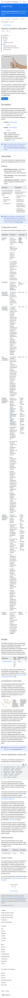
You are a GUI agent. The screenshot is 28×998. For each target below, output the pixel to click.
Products (8, 19)
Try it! (4, 98)
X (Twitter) (3, 938)
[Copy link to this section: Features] (8, 166)
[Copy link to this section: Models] (8, 640)
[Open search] (21, 2)
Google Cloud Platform (6, 980)
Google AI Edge (6, 6)
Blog (2, 928)
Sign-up (8, 13)
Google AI (3, 982)
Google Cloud (4, 958)
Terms (2, 991)
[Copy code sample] (25, 765)
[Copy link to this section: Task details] (12, 156)
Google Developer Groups (7, 915)
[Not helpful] (12, 22)
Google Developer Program (7, 912)
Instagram (3, 933)
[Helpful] (10, 22)
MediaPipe (22, 19)
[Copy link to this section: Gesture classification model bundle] (2, 757)
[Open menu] (2, 2)
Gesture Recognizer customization (17, 147)
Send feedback (7, 25)
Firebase (3, 951)
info (26, 661)
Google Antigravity (5, 956)
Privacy (7, 991)
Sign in (24, 1)
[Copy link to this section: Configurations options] (18, 227)
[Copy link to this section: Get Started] (12, 105)
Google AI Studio (5, 954)
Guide (8, 125)
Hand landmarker (17, 749)
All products (4, 985)
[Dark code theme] (23, 765)
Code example (13, 122)
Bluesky (3, 931)
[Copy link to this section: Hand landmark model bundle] (22, 681)
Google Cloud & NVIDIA (6, 922)
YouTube (3, 940)
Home (2, 19)
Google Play (4, 961)
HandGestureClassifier (7, 661)
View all (3, 963)
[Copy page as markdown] (7, 31)
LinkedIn (3, 935)
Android (3, 947)
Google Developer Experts (7, 917)
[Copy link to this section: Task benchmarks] (14, 838)
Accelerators (4, 919)
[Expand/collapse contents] (9, 35)
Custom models (19, 222)
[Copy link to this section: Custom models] (13, 858)
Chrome (3, 949)
